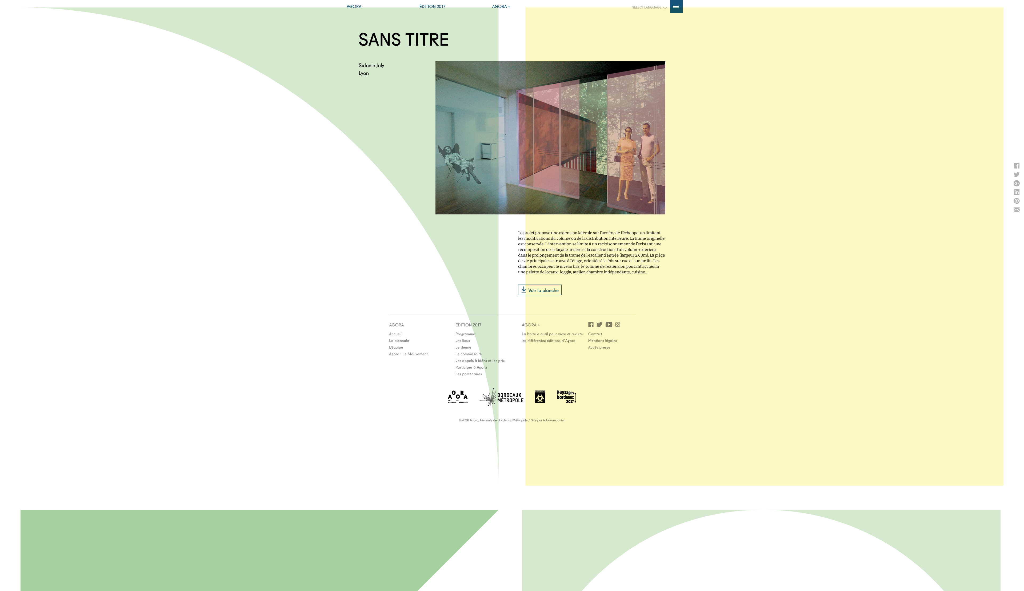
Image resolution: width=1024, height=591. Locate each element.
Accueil (395, 333)
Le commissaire (468, 353)
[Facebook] (591, 324)
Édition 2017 (432, 6)
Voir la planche (543, 289)
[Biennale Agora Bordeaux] (458, 401)
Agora (354, 6)
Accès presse (599, 347)
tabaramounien (554, 420)
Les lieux (462, 340)
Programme (465, 333)
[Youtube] (609, 324)
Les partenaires (468, 373)
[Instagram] (617, 324)
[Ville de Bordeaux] (540, 401)
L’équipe (396, 347)
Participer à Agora (471, 367)
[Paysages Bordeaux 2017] (566, 401)
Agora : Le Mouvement (408, 353)
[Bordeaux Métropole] (501, 404)
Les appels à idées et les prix (480, 360)
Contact (595, 333)
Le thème (463, 347)
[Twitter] (599, 324)
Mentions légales (602, 340)
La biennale (399, 340)
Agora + (501, 6)
